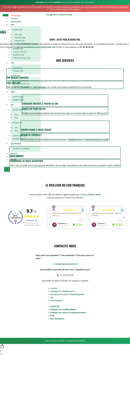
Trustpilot (25, 87)
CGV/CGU (53, 288)
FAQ (51, 298)
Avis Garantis (39, 87)
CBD (12, 25)
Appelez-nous (75, 139)
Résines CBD (18, 49)
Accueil (14, 19)
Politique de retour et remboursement (67, 294)
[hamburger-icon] (5, 15)
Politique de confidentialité (62, 291)
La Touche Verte (93, 195)
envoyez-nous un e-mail (96, 139)
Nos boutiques (56, 301)
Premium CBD (20, 38)
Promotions (16, 16)
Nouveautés (16, 22)
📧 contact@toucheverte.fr (65, 264)
